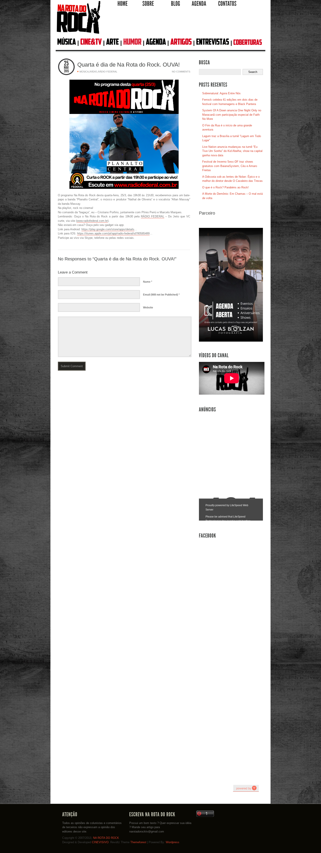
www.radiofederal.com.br (92, 220)
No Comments (181, 71)
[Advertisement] (183, 24)
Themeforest (138, 842)
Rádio (93, 71)
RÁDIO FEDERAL (152, 216)
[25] (66, 63)
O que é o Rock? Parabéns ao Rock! (225, 187)
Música (84, 71)
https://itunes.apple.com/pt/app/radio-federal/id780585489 (113, 233)
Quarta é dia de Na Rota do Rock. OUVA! (128, 64)
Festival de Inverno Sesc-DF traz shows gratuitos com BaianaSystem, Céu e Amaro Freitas (229, 166)
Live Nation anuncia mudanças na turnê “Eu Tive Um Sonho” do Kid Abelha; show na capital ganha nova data (232, 151)
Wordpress (172, 842)
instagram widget (246, 788)
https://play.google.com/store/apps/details (107, 229)
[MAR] (66, 68)
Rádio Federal (107, 71)
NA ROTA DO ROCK (106, 837)
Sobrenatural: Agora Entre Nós (221, 93)
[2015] (66, 71)
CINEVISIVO (100, 842)
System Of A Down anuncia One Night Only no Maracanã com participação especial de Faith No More (231, 114)
